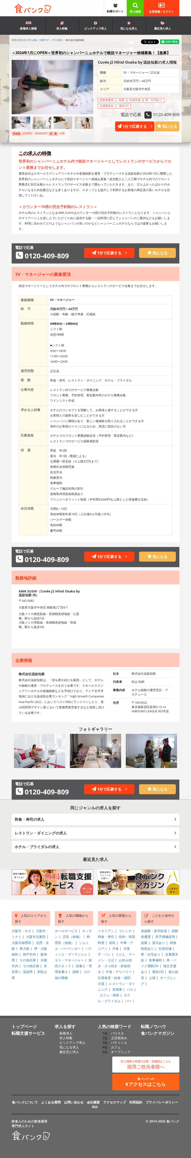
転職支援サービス (28, 1033)
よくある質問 (51, 1102)
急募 (144, 942)
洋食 (115, 948)
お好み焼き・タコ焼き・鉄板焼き (115, 966)
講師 (75, 971)
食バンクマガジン (157, 1033)
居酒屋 (117, 989)
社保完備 (165, 948)
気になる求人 (128, 28)
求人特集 (62, 28)
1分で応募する (136, 126)
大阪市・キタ (21, 931)
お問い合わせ (74, 1102)
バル (130, 989)
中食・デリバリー (119, 971)
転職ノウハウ (153, 1026)
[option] (40, 751)
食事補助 (155, 960)
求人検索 (135, 11)
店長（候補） (72, 936)
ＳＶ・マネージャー (69, 960)
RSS (95, 1107)
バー (128, 1001)
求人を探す (65, 1026)
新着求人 (65, 1033)
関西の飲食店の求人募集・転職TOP (30, 40)
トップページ (24, 1026)
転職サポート (115, 11)
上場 (152, 978)
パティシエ (119, 1042)
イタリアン (106, 931)
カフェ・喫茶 (109, 995)
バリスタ (117, 1033)
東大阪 (24, 948)
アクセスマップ (114, 1102)
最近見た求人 (162, 28)
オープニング (120, 1052)
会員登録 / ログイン (161, 11)
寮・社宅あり (150, 954)
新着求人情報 (28, 28)
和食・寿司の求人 (29, 819)
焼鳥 (112, 942)
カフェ (116, 1047)
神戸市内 (29, 954)
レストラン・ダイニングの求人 (41, 833)
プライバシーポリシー (162, 1102)
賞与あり (158, 942)
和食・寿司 (106, 936)
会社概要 (93, 1102)
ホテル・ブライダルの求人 (37, 846)
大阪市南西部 (21, 942)
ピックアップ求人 (95, 28)
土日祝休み (119, 1038)
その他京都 (31, 966)
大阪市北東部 (36, 936)
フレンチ (125, 931)
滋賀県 (28, 971)
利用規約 (135, 1102)
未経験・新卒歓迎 (154, 931)
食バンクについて (25, 1102)
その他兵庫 (28, 960)
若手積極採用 (165, 936)
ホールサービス (66, 931)
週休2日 (158, 971)
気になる (169, 126)
